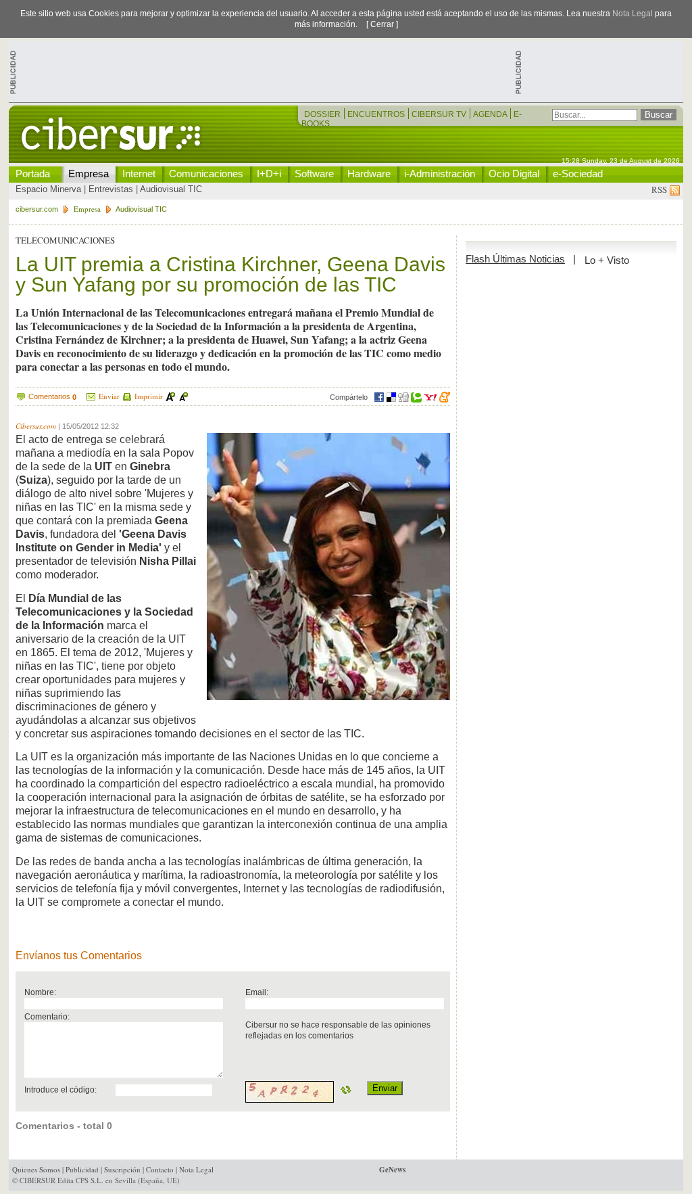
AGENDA (491, 114)
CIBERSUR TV (440, 114)
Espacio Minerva (48, 189)
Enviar (109, 396)
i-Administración (439, 173)
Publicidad (82, 1169)
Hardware (369, 173)
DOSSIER (323, 114)
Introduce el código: (60, 1089)
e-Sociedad (578, 173)
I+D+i (269, 173)
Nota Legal (632, 13)
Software (314, 173)
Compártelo (349, 397)
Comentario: (47, 1016)
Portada (33, 173)
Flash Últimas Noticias (515, 259)
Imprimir (148, 396)
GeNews (392, 1169)
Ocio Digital (514, 173)
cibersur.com (37, 209)
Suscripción (122, 1169)
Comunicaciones (206, 173)
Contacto (160, 1169)
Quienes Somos (36, 1169)
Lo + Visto (607, 260)
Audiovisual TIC (171, 189)
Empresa (88, 173)
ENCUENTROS (377, 114)
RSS (660, 189)
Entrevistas (111, 189)
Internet (138, 173)
